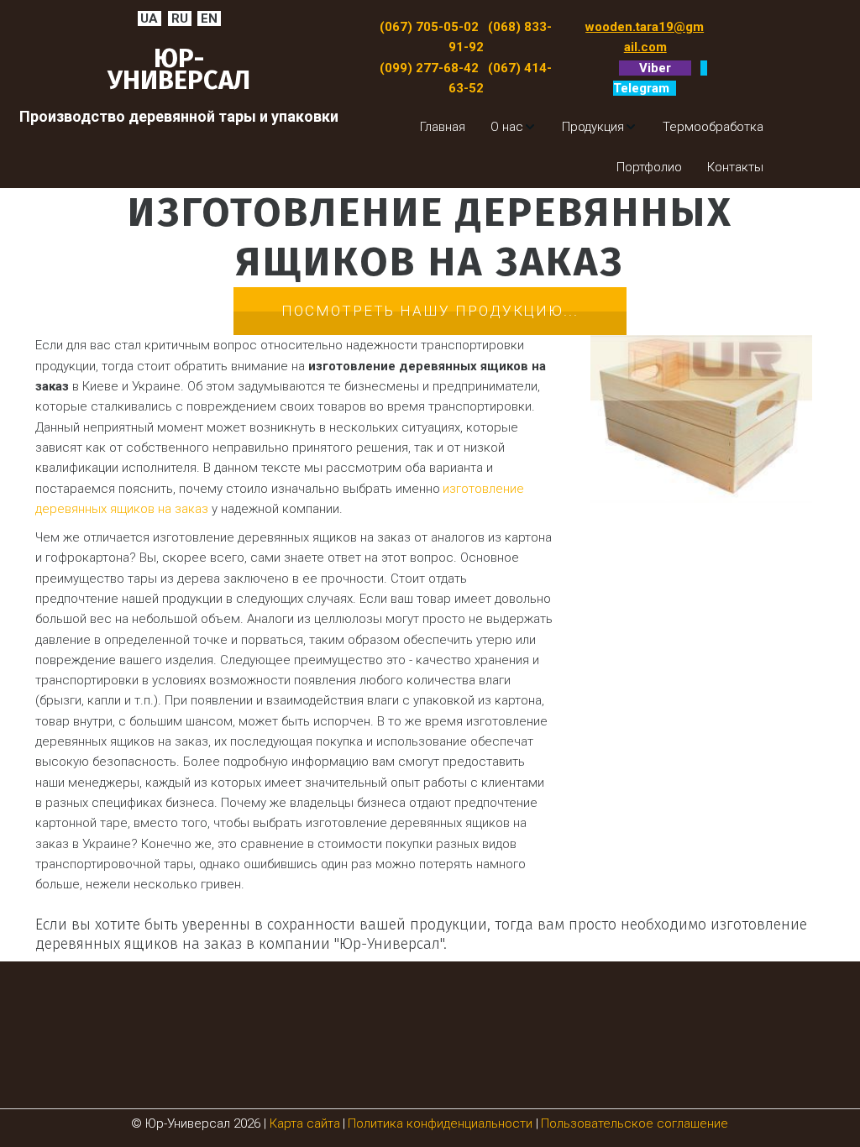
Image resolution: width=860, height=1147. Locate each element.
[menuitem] (442, 127)
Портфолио (649, 167)
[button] (513, 127)
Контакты (735, 167)
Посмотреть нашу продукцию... (430, 310)
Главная (442, 126)
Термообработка (713, 126)
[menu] (573, 147)
